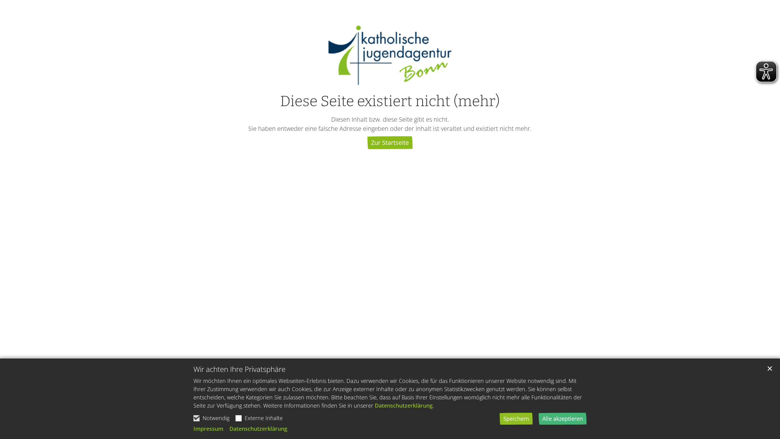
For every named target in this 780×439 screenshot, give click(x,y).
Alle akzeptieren (562, 418)
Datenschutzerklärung (404, 405)
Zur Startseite (390, 142)
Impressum (208, 428)
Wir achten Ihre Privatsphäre (239, 369)
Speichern (516, 418)
